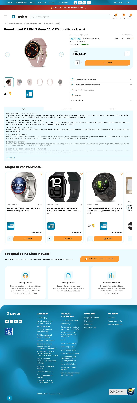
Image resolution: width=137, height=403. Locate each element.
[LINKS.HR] (9, 398)
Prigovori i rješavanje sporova (45, 367)
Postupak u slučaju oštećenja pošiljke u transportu (69, 334)
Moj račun (88, 321)
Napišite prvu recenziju (90, 38)
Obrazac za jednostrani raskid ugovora (70, 374)
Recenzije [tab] (111, 109)
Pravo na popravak (44, 372)
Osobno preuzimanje (46, 341)
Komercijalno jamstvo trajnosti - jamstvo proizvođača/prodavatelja (47, 353)
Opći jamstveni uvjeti (69, 320)
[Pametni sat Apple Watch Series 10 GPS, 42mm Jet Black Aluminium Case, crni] (64, 207)
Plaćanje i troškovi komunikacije (44, 331)
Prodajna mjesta (115, 321)
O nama (9, 2)
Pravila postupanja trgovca (44, 376)
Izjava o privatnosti (68, 343)
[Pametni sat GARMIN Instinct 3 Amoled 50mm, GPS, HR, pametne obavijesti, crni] (104, 207)
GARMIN (82, 42)
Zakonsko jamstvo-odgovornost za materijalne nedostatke (46, 346)
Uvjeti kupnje (42, 318)
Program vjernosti (91, 318)
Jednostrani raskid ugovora (68, 368)
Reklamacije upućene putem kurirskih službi (70, 328)
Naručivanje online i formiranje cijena (45, 322)
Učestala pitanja (67, 347)
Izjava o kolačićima (69, 364)
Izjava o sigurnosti (68, 350)
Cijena (75, 52)
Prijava (127, 2)
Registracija (118, 2)
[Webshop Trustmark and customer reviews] (9, 331)
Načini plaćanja (21, 2)
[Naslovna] (5, 23)
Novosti (32, 2)
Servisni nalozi (90, 328)
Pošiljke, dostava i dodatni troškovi (44, 336)
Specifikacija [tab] (66, 109)
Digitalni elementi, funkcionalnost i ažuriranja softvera (68, 359)
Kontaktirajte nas (115, 324)
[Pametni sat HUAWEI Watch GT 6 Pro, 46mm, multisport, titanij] (24, 207)
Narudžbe (88, 324)
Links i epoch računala (70, 353)
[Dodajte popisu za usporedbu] (127, 53)
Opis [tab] (24, 109)
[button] (61, 54)
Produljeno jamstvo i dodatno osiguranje (45, 381)
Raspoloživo (84, 44)
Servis (63, 340)
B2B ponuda (63, 2)
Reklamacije (66, 324)
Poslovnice (42, 2)
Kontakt (52, 2)
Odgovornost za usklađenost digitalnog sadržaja (46, 361)
